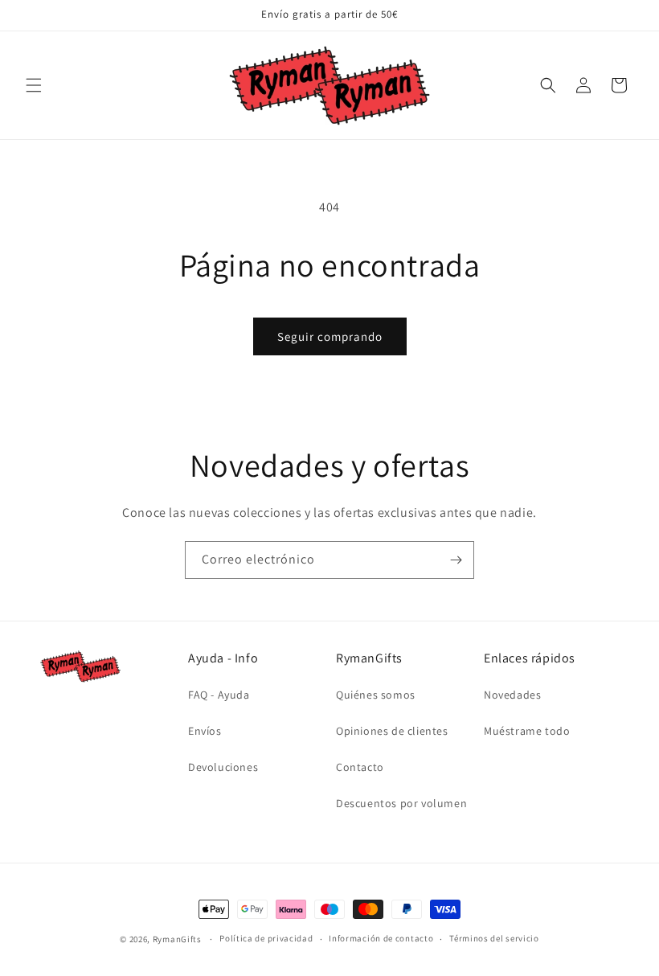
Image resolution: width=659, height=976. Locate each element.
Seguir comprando (330, 336)
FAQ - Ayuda (219, 694)
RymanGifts (177, 939)
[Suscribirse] (455, 560)
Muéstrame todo (527, 731)
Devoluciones (223, 767)
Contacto (360, 767)
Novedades (512, 694)
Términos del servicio (494, 938)
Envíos (205, 731)
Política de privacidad (266, 938)
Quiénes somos (375, 694)
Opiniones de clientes (392, 731)
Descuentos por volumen (401, 803)
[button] (33, 85)
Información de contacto (381, 938)
